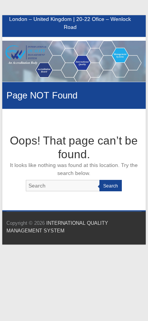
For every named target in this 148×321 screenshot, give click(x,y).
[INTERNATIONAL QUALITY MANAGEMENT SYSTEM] (74, 44)
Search (110, 186)
